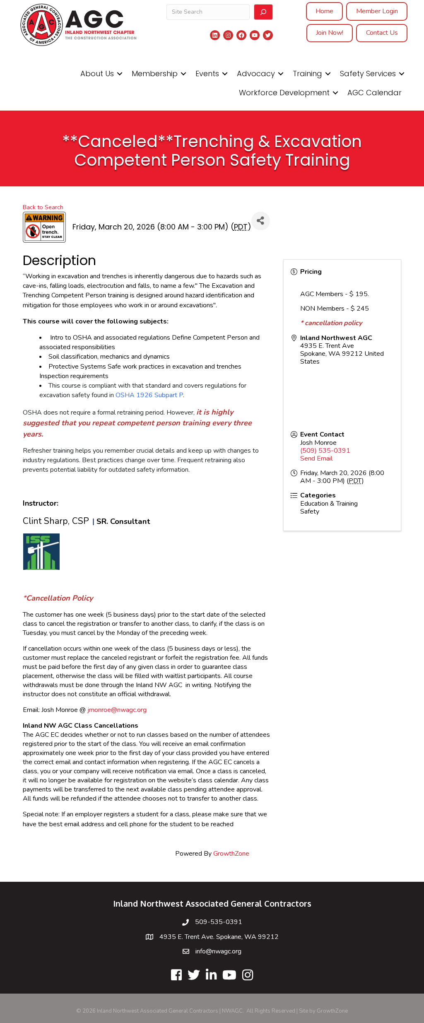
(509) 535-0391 (325, 450)
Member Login (377, 11)
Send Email (316, 458)
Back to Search (43, 207)
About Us (97, 73)
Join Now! (329, 32)
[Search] (263, 12)
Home (324, 11)
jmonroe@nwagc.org (117, 709)
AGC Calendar (374, 92)
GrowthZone (231, 853)
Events (207, 73)
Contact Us (382, 32)
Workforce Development (284, 92)
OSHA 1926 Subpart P (149, 395)
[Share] (260, 221)
